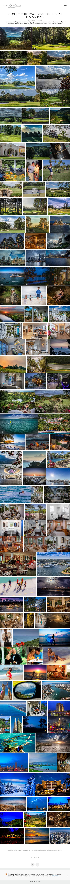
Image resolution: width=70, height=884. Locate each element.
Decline (38, 881)
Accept (32, 881)
